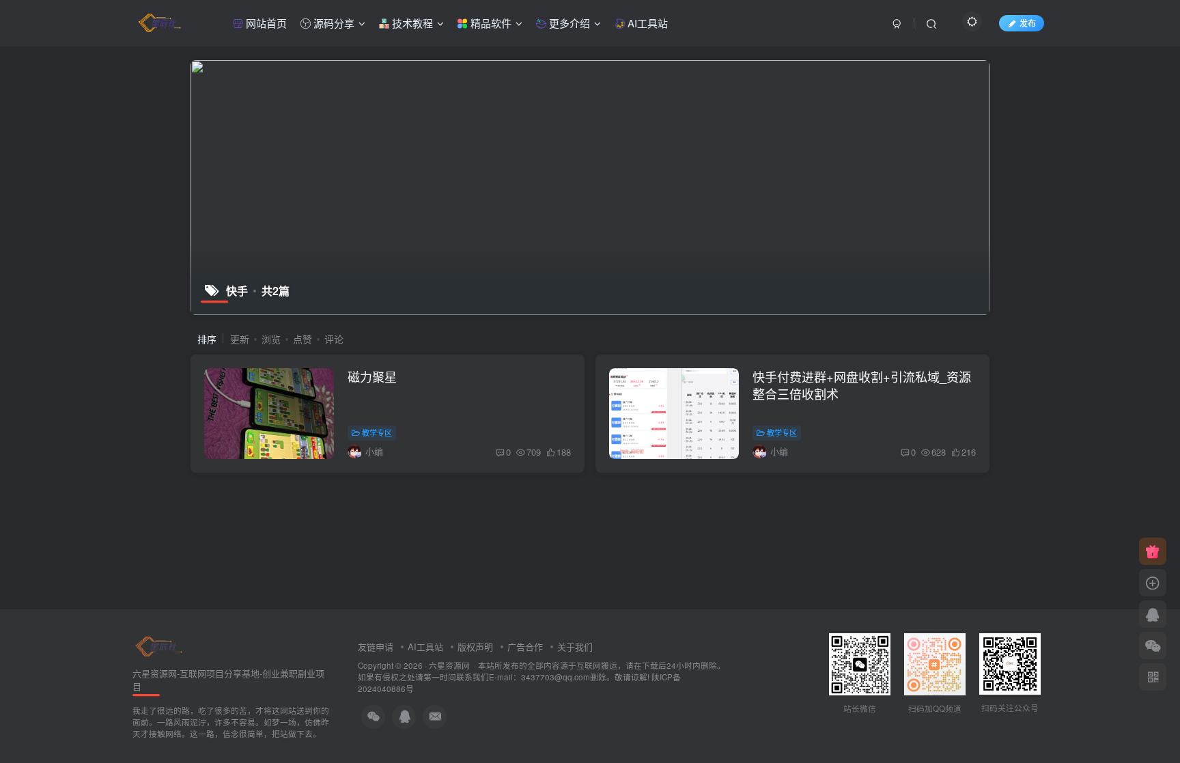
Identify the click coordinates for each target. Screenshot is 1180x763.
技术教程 (411, 23)
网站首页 (265, 23)
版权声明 (475, 646)
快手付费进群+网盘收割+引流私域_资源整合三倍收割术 (862, 384)
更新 (239, 339)
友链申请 (375, 646)
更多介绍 (568, 23)
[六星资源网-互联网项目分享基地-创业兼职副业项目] (159, 645)
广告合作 (525, 646)
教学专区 (377, 432)
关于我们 (575, 646)
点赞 (302, 339)
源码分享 (332, 23)
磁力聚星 (372, 376)
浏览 (271, 339)
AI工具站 (646, 23)
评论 (333, 339)
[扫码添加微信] (1152, 645)
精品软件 (489, 23)
